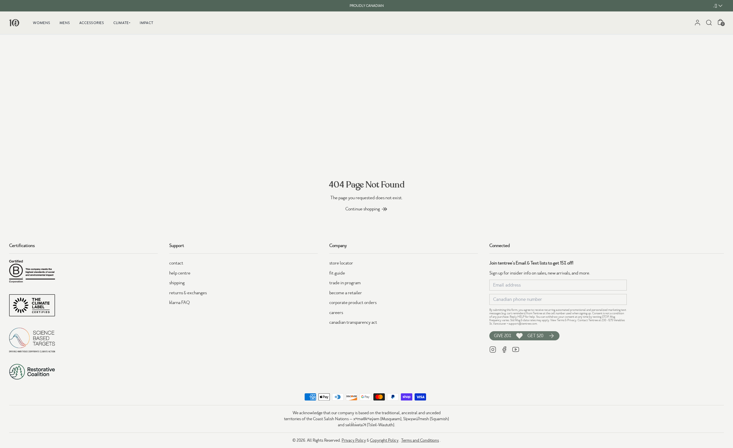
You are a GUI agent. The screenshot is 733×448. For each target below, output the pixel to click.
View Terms (557, 320)
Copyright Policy (384, 440)
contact (176, 263)
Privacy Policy (354, 440)
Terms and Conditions (420, 440)
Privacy (571, 320)
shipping (177, 283)
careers (336, 312)
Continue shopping (362, 209)
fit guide (337, 273)
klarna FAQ (179, 302)
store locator (341, 263)
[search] (709, 22)
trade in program (345, 283)
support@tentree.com (523, 323)
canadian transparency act (353, 322)
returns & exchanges (188, 293)
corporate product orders (353, 302)
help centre (179, 273)
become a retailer (345, 293)
